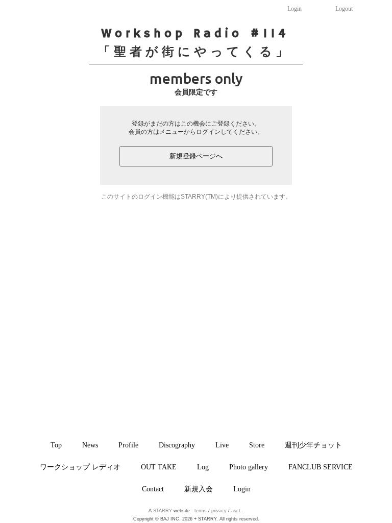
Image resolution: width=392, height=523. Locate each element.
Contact (153, 489)
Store (256, 445)
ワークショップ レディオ (80, 467)
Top (56, 445)
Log (203, 467)
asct (235, 510)
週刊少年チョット (313, 445)
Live (222, 445)
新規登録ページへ (196, 156)
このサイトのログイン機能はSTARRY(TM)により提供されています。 (196, 196)
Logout (344, 8)
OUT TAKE (159, 467)
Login (294, 8)
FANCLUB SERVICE (320, 467)
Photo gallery (248, 467)
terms (200, 510)
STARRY (162, 510)
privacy (219, 510)
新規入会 (198, 489)
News (90, 445)
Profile (128, 445)
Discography (177, 445)
